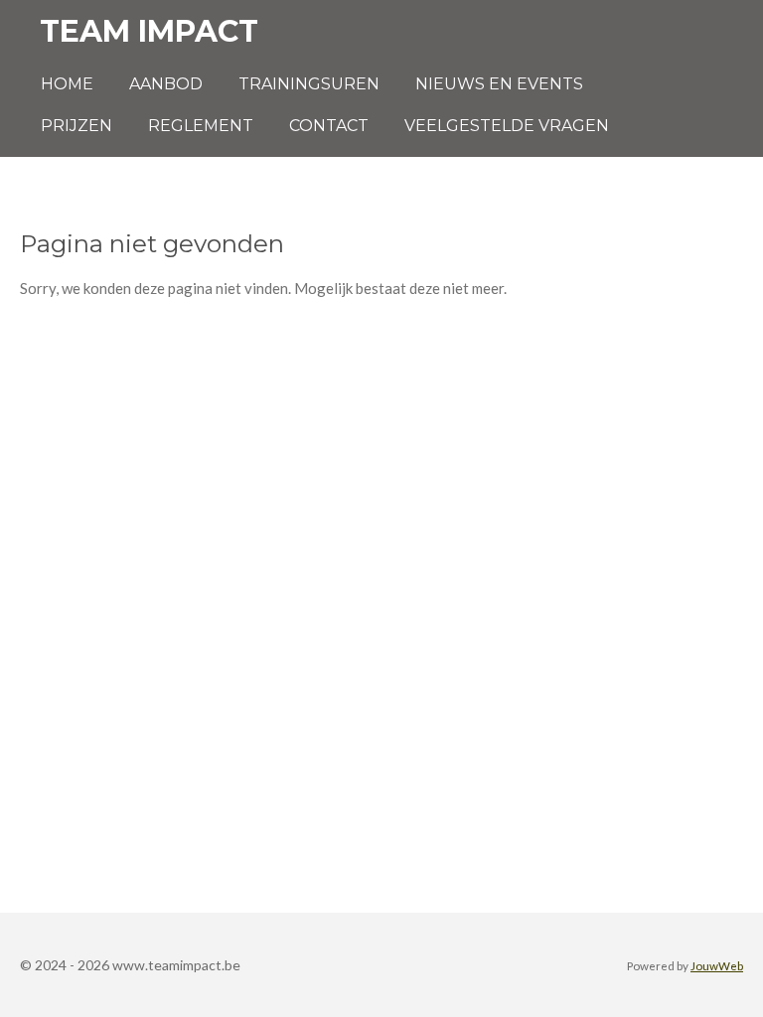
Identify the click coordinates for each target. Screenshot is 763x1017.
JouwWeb (716, 965)
